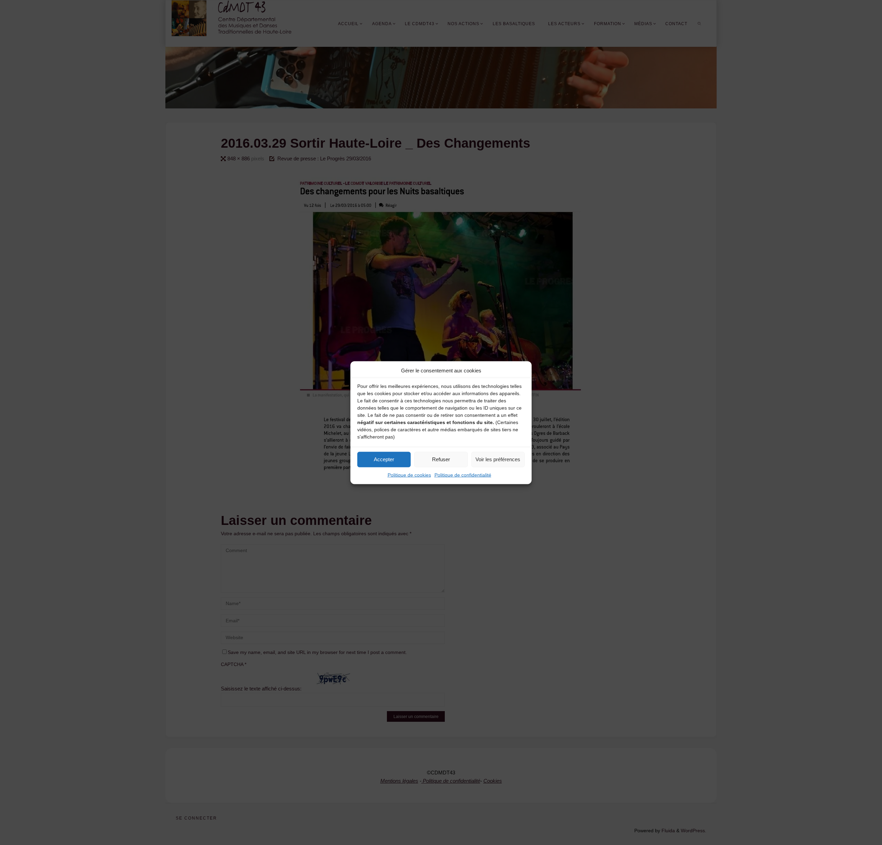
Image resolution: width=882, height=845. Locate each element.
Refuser (441, 459)
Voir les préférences (497, 459)
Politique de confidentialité (462, 474)
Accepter (384, 459)
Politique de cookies (409, 474)
